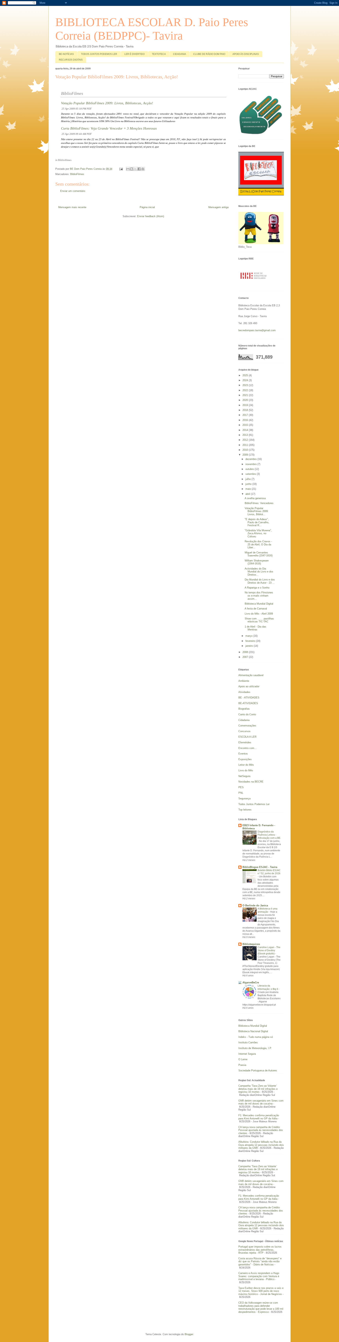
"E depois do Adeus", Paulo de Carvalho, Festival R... (257, 522)
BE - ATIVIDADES (248, 697)
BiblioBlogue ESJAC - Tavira (259, 867)
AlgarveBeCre (250, 982)
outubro (250, 469)
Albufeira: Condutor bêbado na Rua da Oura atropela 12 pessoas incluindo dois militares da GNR (261, 1144)
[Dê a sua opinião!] (132, 169)
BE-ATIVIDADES (248, 703)
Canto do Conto (247, 714)
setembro (251, 473)
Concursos (244, 731)
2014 (245, 430)
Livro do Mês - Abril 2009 (259, 613)
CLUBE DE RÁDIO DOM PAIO (209, 54)
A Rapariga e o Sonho (257, 587)
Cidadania (244, 720)
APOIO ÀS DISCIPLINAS (245, 54)
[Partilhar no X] (135, 169)
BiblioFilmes (77, 174)
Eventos (243, 753)
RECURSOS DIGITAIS (71, 59)
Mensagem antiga (218, 207)
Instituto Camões (248, 1042)
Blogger (189, 1334)
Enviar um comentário (72, 191)
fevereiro (250, 640)
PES (241, 787)
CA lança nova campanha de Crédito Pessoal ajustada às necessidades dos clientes (260, 1130)
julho (248, 479)
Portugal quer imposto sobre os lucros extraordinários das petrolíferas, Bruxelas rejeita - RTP (260, 1249)
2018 (245, 410)
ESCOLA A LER (247, 736)
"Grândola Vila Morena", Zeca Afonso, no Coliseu (258, 533)
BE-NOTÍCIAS (66, 54)
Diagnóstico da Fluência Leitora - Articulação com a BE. (269, 834)
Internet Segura (247, 1053)
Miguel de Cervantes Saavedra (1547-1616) (258, 554)
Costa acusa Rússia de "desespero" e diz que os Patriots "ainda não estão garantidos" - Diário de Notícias (260, 1261)
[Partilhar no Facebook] (139, 169)
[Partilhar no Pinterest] (143, 169)
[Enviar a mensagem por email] (128, 169)
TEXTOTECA (159, 54)
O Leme (242, 1059)
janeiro (249, 645)
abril (248, 493)
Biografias (244, 708)
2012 (245, 439)
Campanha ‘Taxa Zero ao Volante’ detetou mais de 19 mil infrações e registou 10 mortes (258, 1088)
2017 (245, 414)
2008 (245, 652)
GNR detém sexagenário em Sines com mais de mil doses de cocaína (260, 1102)
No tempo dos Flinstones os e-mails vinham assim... (259, 595)
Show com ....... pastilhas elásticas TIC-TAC (259, 620)
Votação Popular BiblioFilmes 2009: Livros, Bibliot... (257, 511)
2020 (245, 400)
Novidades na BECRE (250, 781)
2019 (245, 405)
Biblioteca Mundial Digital (259, 603)
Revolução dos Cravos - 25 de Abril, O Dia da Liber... (258, 544)
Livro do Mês (245, 770)
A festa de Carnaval (256, 608)
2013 (245, 434)
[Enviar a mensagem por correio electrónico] (121, 168)
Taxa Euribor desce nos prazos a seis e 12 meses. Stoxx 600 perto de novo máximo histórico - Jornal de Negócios (260, 1291)
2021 (245, 395)
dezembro (251, 459)
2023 (245, 385)
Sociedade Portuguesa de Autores (257, 1070)
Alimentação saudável (250, 675)
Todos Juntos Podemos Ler (254, 804)
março (249, 635)
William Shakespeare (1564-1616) (257, 562)
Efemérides (244, 742)
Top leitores (245, 809)
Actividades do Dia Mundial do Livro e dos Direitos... (259, 571)
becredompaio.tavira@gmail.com (257, 330)
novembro (251, 464)
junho (248, 483)
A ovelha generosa (255, 498)
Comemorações (247, 725)
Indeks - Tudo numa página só (255, 1037)
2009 (245, 454)
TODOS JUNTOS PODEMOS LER (99, 54)
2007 (245, 657)
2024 (245, 380)
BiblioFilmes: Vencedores (259, 503)
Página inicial (147, 207)
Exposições (245, 759)
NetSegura (244, 776)
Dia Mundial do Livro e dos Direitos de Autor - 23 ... (260, 581)
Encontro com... (247, 748)
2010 (245, 449)
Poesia (242, 1065)
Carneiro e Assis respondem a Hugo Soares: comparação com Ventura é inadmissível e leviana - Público (258, 1276)
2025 (245, 375)
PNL (240, 792)
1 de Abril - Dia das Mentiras (255, 628)
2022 (245, 390)
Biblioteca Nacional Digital (253, 1031)
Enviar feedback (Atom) (150, 216)
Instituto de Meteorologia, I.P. (255, 1048)
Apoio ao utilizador (248, 686)
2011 (245, 444)
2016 (245, 420)
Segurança (244, 798)
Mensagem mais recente (72, 207)
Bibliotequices (251, 944)
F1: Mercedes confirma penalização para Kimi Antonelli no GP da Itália (258, 1117)
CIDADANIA (179, 54)
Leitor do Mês (246, 764)
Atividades (244, 692)
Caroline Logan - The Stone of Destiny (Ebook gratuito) (269, 950)
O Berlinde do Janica (255, 905)
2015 (245, 424)
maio (248, 488)
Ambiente (243, 680)
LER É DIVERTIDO (134, 54)
